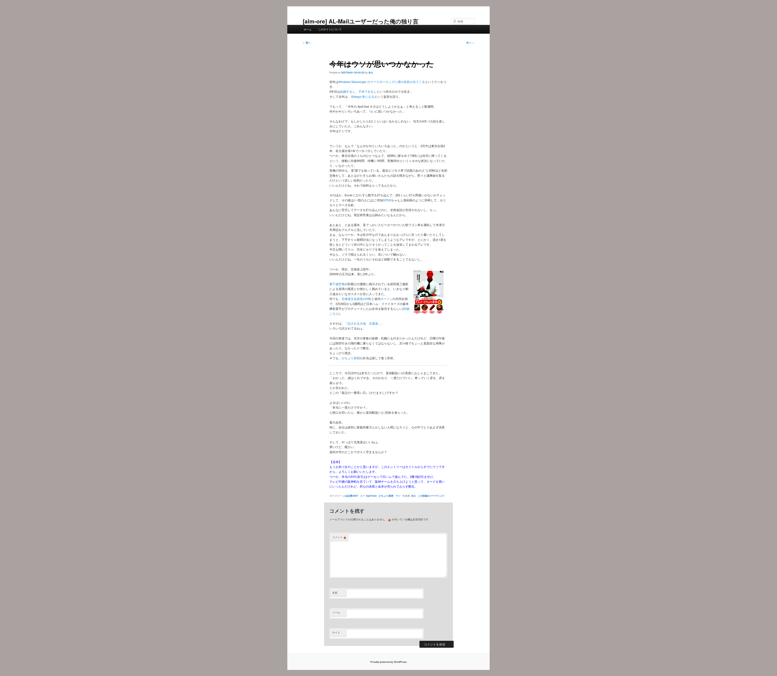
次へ (470, 42)
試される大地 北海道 (363, 323)
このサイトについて (330, 29)
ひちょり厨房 (351, 358)
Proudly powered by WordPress (388, 662)
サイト (336, 632)
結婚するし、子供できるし (358, 91)
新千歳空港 (337, 284)
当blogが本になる (362, 96)
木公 (370, 72)
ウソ (398, 495)
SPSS (387, 200)
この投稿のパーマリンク (431, 495)
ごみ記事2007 (350, 495)
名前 (335, 592)
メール (336, 612)
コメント (339, 537)
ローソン (386, 299)
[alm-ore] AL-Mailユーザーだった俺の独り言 (360, 21)
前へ (307, 42)
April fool (371, 495)
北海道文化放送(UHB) (356, 299)
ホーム (308, 29)
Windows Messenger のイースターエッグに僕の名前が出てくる (382, 82)
